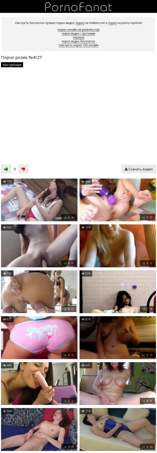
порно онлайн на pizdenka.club (79, 29)
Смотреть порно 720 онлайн (79, 45)
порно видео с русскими (78, 33)
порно (80, 23)
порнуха (78, 37)
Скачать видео (140, 169)
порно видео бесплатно (78, 41)
